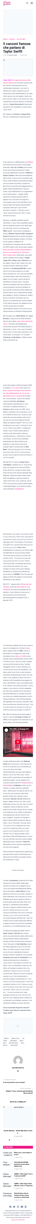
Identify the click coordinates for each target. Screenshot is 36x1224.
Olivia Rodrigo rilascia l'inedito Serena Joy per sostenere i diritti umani (21, 1195)
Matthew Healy (13, 1043)
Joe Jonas (15, 388)
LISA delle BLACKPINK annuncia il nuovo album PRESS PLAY (21, 1164)
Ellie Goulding (7, 785)
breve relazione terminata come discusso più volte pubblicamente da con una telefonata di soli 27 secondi (17, 393)
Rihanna (30, 162)
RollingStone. (19, 489)
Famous (6, 1038)
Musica (12, 39)
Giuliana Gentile (13, 55)
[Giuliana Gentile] (18, 1060)
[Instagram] (18, 1207)
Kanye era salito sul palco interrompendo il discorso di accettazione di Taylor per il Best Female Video (17, 252)
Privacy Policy (20, 1220)
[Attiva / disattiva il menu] (31, 3)
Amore (5, 39)
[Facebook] (10, 1207)
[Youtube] (22, 1207)
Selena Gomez (27, 783)
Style (28, 648)
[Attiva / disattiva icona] (27, 3)
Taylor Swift (21, 39)
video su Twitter (20, 656)
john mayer (13, 1040)
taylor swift (14, 1045)
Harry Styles (20, 587)
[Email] (18, 1071)
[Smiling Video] (26, 1207)
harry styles (15, 1038)
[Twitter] (14, 1207)
